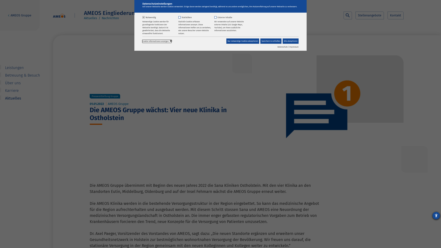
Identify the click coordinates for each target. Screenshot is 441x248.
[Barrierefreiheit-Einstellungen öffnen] (436, 215)
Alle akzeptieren (290, 41)
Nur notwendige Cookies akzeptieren (243, 41)
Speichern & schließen (270, 41)
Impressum (294, 47)
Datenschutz (282, 47)
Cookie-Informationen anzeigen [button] (155, 41)
